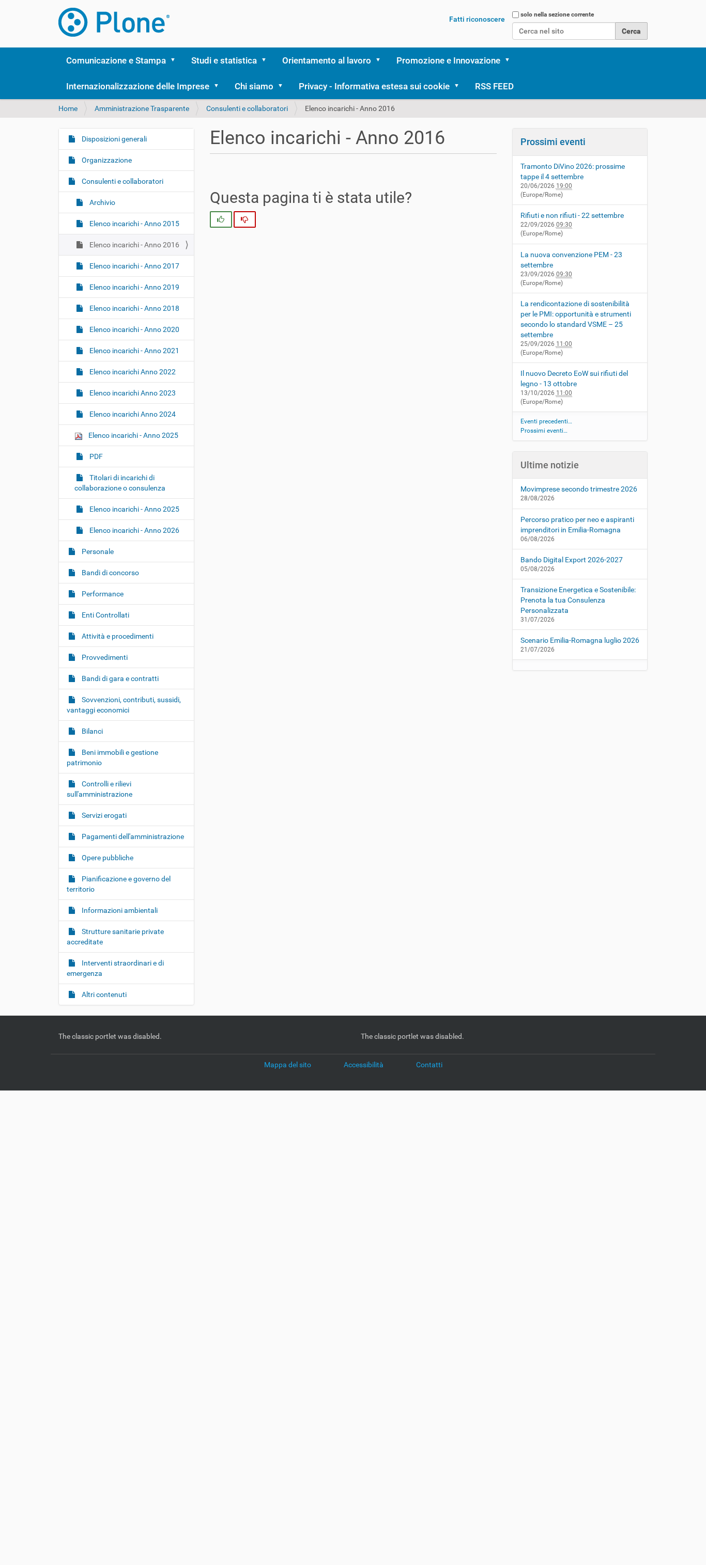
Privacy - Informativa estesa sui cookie (374, 86)
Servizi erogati (103, 815)
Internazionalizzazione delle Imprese (137, 86)
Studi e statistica (224, 60)
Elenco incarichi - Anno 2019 (133, 287)
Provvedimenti (104, 657)
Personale (97, 551)
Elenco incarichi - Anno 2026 (133, 530)
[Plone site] (114, 22)
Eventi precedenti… (546, 421)
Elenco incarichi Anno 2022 (132, 372)
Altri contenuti (103, 994)
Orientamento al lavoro (326, 60)
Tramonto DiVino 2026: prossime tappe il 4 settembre (572, 171)
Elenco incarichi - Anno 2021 (133, 350)
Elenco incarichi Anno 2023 (132, 393)
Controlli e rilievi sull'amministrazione (99, 789)
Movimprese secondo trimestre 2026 (578, 489)
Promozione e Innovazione (448, 60)
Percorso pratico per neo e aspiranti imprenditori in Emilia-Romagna (577, 524)
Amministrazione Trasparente (142, 108)
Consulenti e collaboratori (247, 108)
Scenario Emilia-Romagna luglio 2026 (579, 640)
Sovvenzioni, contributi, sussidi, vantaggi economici (124, 704)
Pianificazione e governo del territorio (119, 884)
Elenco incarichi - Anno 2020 (133, 329)
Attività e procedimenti (117, 636)
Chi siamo (254, 86)
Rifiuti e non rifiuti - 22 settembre (572, 215)
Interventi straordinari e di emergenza (115, 968)
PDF (95, 456)
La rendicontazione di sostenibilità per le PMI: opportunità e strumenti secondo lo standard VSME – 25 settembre (575, 319)
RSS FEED (494, 86)
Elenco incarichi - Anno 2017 (133, 266)
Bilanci (91, 731)
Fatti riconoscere (477, 19)
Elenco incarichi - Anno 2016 (133, 245)
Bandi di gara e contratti (119, 678)
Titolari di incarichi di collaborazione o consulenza (119, 482)
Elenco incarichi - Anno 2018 (133, 308)
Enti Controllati (104, 615)
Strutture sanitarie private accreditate (115, 936)
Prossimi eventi (553, 141)
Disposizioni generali (113, 139)
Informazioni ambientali (119, 910)
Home (68, 108)
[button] (176, 60)
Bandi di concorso (109, 572)
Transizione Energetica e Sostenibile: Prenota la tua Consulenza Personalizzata (578, 600)
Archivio (101, 202)
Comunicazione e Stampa (116, 60)
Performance (102, 594)
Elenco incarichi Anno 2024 (132, 414)
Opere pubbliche (106, 857)
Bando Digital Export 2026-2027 (571, 560)
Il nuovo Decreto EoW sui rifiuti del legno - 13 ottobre (574, 378)
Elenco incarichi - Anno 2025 (132, 435)
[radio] (221, 219)
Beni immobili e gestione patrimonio (112, 757)
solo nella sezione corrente (557, 14)
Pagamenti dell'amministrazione (132, 836)
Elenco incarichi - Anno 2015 (133, 223)
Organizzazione (106, 160)
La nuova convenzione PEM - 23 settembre (571, 259)
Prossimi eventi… (543, 430)
